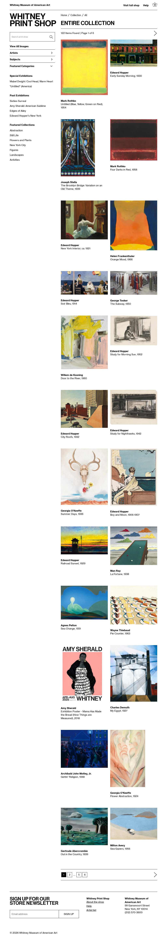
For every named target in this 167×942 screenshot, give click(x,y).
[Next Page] (155, 33)
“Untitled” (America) (21, 86)
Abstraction (16, 130)
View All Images (19, 46)
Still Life (14, 135)
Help (146, 5)
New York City (18, 145)
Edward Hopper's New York (25, 116)
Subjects (15, 59)
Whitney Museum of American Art (30, 4)
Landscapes (17, 155)
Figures (14, 150)
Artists (14, 52)
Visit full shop (131, 5)
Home (64, 15)
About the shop (95, 902)
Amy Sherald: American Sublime (28, 106)
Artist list (91, 910)
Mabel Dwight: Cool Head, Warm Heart (31, 81)
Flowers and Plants (20, 140)
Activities (15, 160)
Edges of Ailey (18, 111)
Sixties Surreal (18, 101)
